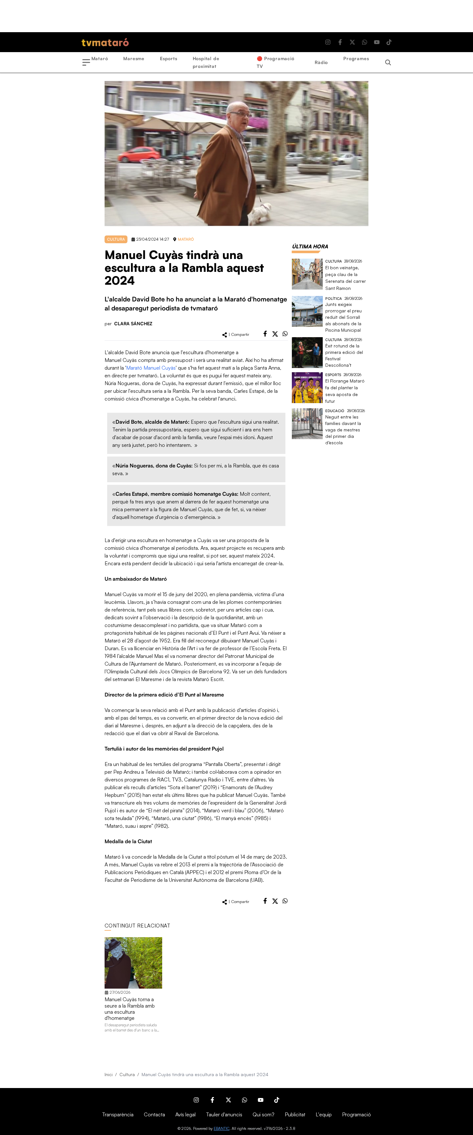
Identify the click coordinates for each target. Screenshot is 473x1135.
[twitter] (275, 334)
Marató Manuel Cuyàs (151, 367)
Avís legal (185, 1114)
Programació (356, 1114)
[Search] (388, 62)
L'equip (324, 1114)
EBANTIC (221, 1128)
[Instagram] (328, 42)
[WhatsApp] (364, 42)
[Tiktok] (389, 42)
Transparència (118, 1114)
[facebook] (265, 334)
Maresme (133, 58)
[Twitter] (352, 42)
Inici (109, 1074)
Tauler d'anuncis (224, 1114)
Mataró (99, 58)
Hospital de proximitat (206, 62)
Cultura (127, 1074)
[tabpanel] (330, 352)
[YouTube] (377, 42)
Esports (168, 58)
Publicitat (295, 1114)
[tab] (310, 246)
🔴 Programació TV (275, 62)
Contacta (154, 1114)
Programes (356, 58)
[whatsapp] (285, 334)
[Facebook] (340, 42)
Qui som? (263, 1114)
